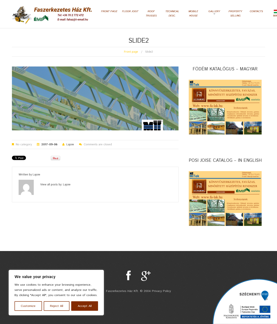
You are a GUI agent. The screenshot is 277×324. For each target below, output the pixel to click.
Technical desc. (172, 14)
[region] (56, 292)
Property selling (235, 14)
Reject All (56, 306)
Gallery (213, 13)
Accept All (85, 306)
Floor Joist (130, 11)
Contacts (256, 11)
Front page (109, 11)
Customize (28, 306)
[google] (146, 276)
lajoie (70, 145)
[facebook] (128, 276)
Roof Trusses (151, 14)
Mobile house (193, 14)
